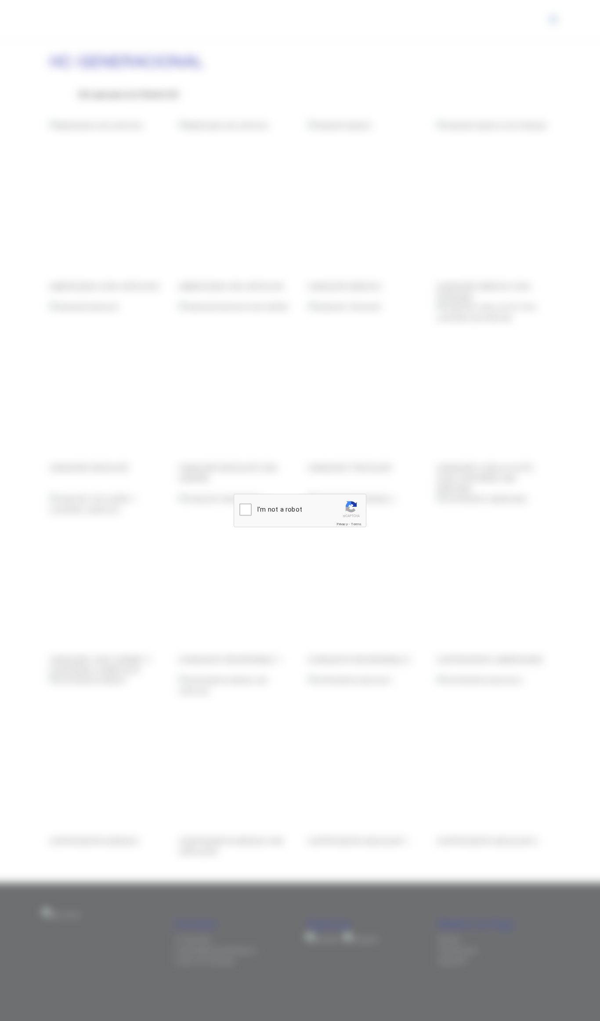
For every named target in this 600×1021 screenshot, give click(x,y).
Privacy (341, 524)
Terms (356, 524)
